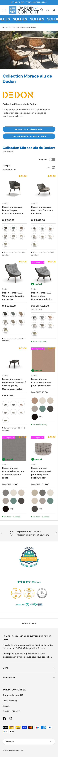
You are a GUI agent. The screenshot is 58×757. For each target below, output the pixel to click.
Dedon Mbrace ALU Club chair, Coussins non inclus (42, 210)
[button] (54, 10)
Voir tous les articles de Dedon (29, 129)
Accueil (5, 27)
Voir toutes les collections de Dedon (29, 136)
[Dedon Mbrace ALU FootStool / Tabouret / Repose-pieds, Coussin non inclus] (14, 359)
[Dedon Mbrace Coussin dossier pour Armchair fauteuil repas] (14, 448)
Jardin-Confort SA (16, 750)
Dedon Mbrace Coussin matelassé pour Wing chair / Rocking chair (41, 473)
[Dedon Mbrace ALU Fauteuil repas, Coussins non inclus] (14, 187)
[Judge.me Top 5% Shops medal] (42, 593)
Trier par (6, 165)
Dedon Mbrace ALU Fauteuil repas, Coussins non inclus (12, 210)
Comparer (42, 159)
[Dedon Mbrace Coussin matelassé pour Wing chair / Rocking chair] (43, 448)
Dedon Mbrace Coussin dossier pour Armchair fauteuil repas (13, 473)
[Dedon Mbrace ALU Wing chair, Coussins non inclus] (14, 273)
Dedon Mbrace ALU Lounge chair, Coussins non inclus (41, 296)
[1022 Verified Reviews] (29, 567)
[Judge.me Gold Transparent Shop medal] (16, 593)
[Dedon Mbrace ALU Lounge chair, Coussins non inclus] (43, 273)
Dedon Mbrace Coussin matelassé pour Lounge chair (41, 382)
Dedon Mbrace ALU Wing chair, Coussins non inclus (13, 296)
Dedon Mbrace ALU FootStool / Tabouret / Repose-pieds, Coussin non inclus (14, 384)
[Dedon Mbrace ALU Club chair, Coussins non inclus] (43, 187)
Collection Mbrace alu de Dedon (23, 27)
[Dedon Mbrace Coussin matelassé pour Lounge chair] (43, 359)
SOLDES (17, 19)
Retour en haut (29, 623)
